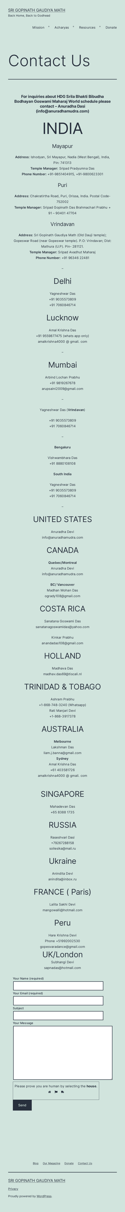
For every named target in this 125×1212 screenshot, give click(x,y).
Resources (87, 27)
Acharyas (62, 27)
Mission (38, 27)
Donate (111, 27)
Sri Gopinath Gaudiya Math (36, 10)
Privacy (13, 1189)
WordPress (44, 1196)
